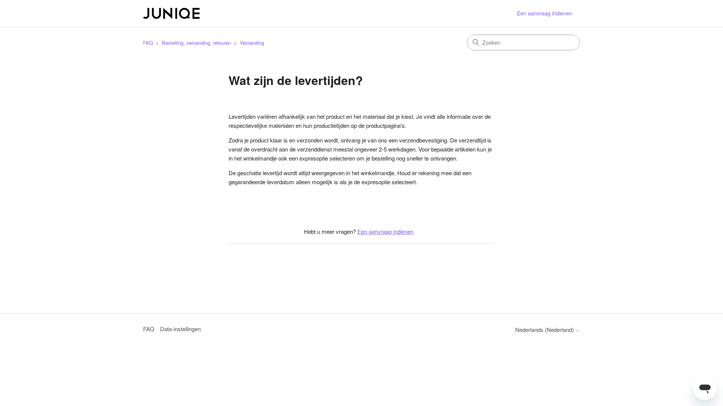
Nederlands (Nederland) (545, 329)
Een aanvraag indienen (544, 13)
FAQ (148, 42)
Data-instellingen (180, 329)
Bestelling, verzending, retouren (196, 42)
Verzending (252, 42)
